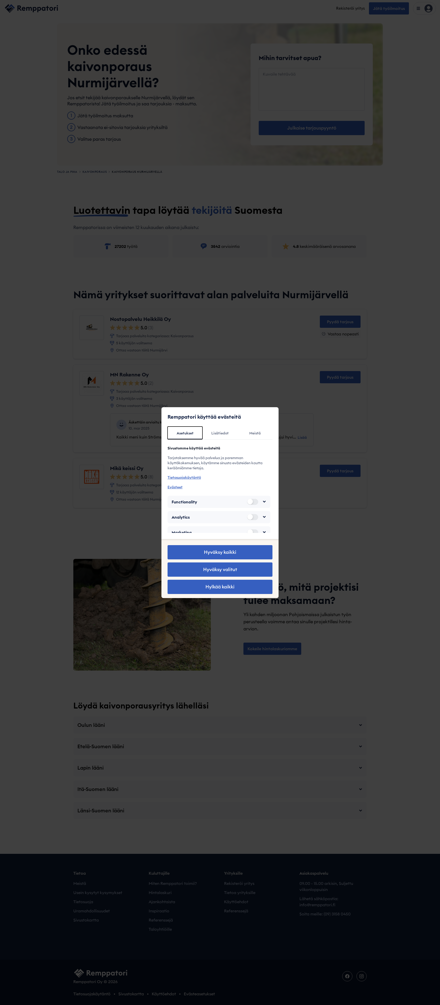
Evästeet (175, 487)
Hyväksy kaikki (220, 552)
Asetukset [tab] (185, 433)
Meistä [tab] (255, 433)
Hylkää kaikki (220, 587)
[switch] (252, 502)
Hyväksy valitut (220, 569)
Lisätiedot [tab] (220, 433)
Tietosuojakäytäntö (184, 477)
